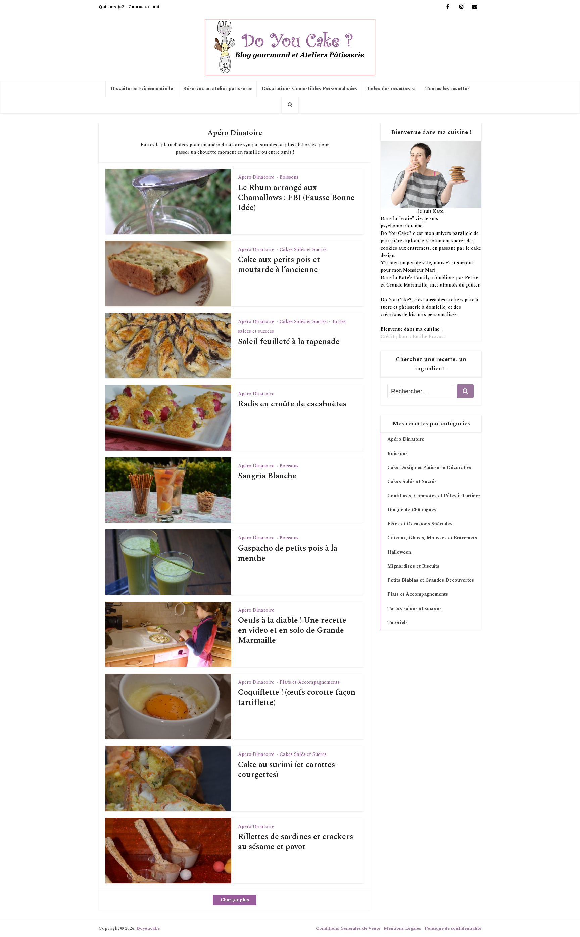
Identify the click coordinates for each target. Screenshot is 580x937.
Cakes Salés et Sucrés (303, 249)
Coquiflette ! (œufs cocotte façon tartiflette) (296, 697)
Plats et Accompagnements (310, 682)
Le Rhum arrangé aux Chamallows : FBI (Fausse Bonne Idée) (296, 197)
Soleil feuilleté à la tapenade (289, 341)
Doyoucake (148, 928)
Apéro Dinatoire (256, 177)
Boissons (289, 177)
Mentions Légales (402, 928)
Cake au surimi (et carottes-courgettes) (288, 770)
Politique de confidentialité (453, 928)
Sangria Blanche (267, 476)
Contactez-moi (143, 6)
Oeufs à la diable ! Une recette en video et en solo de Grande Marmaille (292, 630)
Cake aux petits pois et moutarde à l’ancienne (279, 265)
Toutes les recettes (447, 88)
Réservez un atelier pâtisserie (217, 88)
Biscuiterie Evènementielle (142, 88)
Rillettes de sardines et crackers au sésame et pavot (295, 842)
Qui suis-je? (111, 6)
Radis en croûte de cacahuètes (292, 404)
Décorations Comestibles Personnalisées (309, 88)
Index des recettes (388, 88)
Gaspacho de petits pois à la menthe (287, 553)
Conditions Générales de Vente (348, 928)
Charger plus (235, 899)
